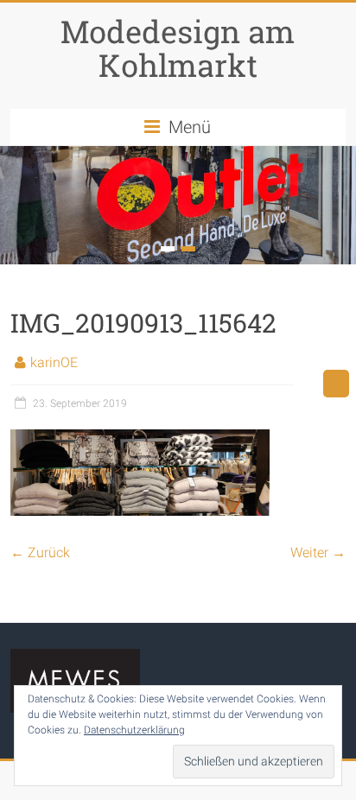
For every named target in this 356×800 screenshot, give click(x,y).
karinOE (54, 362)
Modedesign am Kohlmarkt (177, 48)
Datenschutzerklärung (134, 730)
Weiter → (318, 552)
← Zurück (40, 552)
